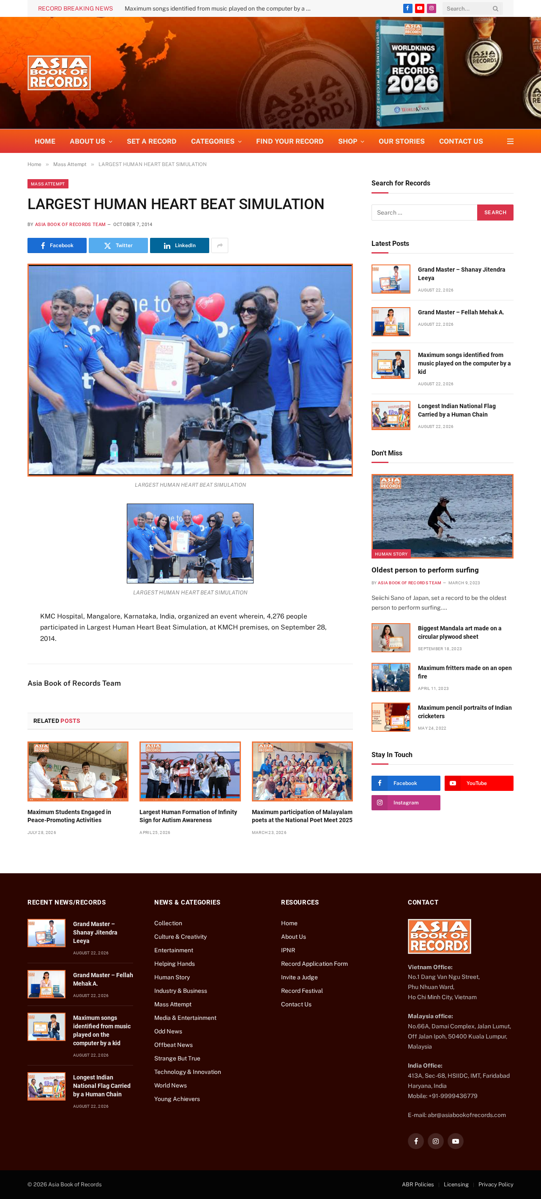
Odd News (168, 1031)
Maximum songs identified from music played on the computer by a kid (219, 8)
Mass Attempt (48, 183)
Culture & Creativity (180, 936)
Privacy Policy (496, 1184)
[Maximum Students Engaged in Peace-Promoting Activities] (77, 771)
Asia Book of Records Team (70, 224)
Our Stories (402, 141)
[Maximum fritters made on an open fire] (391, 677)
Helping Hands (174, 963)
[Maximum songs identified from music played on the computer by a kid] (391, 364)
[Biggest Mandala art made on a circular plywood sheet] (391, 637)
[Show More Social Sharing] (219, 245)
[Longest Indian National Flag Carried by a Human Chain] (391, 415)
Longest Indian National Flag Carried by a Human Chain (457, 410)
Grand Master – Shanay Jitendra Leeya (461, 273)
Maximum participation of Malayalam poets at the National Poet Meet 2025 (302, 816)
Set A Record (152, 141)
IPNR (288, 950)
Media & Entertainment (185, 1017)
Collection (168, 923)
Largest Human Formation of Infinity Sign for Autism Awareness (188, 816)
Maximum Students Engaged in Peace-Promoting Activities (69, 816)
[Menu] (510, 141)
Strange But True (177, 1058)
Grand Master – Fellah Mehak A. (461, 312)
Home (45, 141)
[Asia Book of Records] (59, 73)
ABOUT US (87, 141)
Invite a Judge (299, 977)
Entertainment (173, 950)
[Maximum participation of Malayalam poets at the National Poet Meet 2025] (302, 771)
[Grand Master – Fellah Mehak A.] (391, 321)
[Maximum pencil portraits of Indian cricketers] (391, 717)
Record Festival (302, 990)
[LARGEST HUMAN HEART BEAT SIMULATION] (190, 370)
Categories (213, 141)
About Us (293, 936)
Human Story (391, 553)
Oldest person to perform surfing (425, 570)
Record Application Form (314, 963)
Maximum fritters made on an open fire (465, 672)
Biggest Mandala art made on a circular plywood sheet (460, 632)
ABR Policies (418, 1184)
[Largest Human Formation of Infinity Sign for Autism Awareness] (189, 771)
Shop (347, 141)
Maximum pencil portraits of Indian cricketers (465, 711)
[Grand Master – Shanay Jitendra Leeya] (391, 279)
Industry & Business (180, 990)
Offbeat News (173, 1044)
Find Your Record (290, 141)
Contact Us (461, 141)
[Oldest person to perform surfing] (443, 516)
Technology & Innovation (187, 1071)
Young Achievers (177, 1098)
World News (170, 1085)
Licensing (456, 1184)
